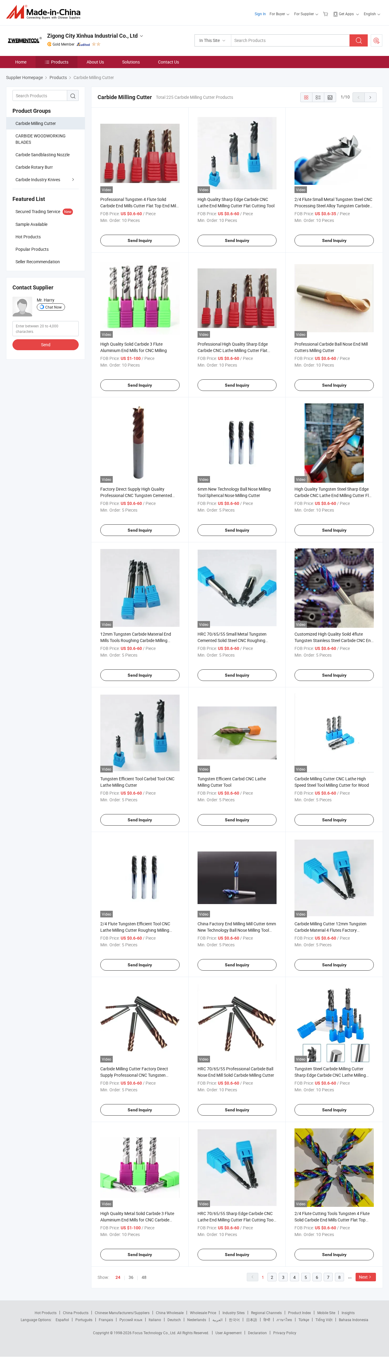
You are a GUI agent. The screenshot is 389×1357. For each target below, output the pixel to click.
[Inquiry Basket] (326, 13)
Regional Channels (266, 1312)
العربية (217, 1319)
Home (20, 62)
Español (62, 1319)
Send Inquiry (140, 240)
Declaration (257, 1332)
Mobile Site (326, 1312)
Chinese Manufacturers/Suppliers (122, 1312)
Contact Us (168, 62)
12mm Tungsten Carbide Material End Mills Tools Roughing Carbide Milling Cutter (135, 640)
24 (117, 1277)
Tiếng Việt (323, 1319)
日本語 (251, 1319)
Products (59, 62)
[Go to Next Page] (370, 97)
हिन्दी (266, 1319)
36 (131, 1277)
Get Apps (346, 13)
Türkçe (303, 1319)
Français (106, 1319)
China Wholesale (170, 1312)
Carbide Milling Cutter (35, 123)
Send (45, 344)
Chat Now (53, 307)
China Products (75, 1312)
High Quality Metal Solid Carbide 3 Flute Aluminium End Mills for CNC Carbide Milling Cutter (137, 1219)
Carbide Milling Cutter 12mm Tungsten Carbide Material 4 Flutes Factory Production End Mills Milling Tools (330, 930)
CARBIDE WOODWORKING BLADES (40, 139)
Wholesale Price (203, 1312)
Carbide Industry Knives (37, 179)
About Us (95, 62)
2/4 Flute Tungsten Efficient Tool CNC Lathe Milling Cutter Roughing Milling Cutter (135, 930)
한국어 (234, 1319)
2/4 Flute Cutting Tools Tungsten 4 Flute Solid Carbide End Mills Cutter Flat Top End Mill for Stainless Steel (332, 1219)
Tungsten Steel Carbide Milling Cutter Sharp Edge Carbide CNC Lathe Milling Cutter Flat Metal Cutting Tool (330, 1075)
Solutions (131, 62)
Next (363, 1277)
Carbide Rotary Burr (34, 167)
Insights (348, 1312)
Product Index (299, 1312)
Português (83, 1319)
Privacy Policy (284, 1332)
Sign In (260, 13)
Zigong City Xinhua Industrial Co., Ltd (92, 36)
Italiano (155, 1319)
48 (144, 1277)
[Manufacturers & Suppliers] (45, 12)
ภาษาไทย (284, 1319)
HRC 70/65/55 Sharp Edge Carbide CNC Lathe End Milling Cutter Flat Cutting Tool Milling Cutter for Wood (236, 1219)
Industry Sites (233, 1312)
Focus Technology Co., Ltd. (155, 1332)
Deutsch (174, 1319)
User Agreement (228, 1332)
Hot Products (46, 1312)
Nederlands (196, 1319)
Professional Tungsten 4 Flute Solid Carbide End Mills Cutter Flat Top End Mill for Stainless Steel (138, 205)
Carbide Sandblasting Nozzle (42, 154)
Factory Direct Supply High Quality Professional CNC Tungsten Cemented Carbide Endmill (136, 495)
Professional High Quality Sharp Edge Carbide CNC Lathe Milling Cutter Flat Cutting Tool (233, 350)
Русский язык (130, 1319)
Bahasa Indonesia (353, 1319)
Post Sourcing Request (376, 40)
